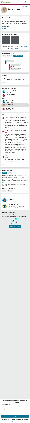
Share (26, 6)
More (4, 29)
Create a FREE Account (16, 48)
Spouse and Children (7, 55)
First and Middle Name (6, 404)
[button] (15, 79)
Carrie (9, 172)
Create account (15, 226)
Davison (4, 172)
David (4, 190)
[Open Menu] (28, 2)
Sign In (25, 46)
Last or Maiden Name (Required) (8, 409)
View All (4, 83)
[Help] (25, 2)
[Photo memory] (6, 40)
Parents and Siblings (18, 55)
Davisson (10, 190)
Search (15, 416)
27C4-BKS (23, 11)
